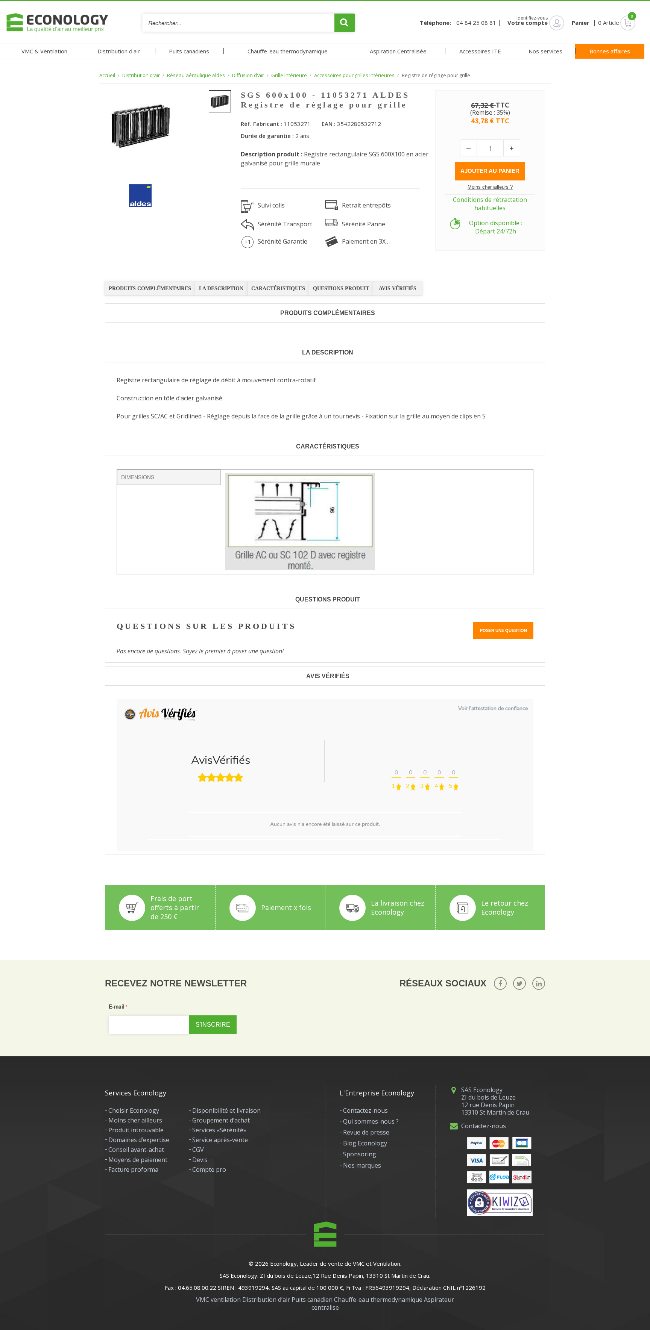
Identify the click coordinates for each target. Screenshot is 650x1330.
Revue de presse (366, 1132)
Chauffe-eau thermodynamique (288, 51)
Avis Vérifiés (397, 288)
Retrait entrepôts (366, 205)
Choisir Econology (133, 1110)
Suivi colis (271, 205)
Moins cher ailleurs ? (490, 187)
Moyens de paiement (137, 1160)
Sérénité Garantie (282, 241)
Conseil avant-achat (136, 1149)
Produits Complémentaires (150, 288)
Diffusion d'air (248, 75)
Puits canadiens (189, 51)
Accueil (107, 75)
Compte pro (209, 1169)
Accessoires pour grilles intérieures (354, 75)
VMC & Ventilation (44, 51)
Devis (200, 1160)
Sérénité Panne (363, 224)
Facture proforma (133, 1169)
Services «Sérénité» (219, 1130)
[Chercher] (344, 23)
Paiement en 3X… (366, 241)
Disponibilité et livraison (226, 1110)
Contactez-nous (365, 1110)
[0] (617, 22)
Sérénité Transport (285, 224)
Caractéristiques (278, 288)
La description (221, 288)
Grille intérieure (289, 75)
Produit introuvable (136, 1130)
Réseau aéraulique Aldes (196, 75)
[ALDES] (134, 190)
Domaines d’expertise (138, 1140)
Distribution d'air (118, 51)
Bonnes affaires (609, 51)
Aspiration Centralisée (398, 51)
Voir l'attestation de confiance (493, 708)
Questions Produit (341, 288)
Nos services (545, 51)
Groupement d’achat (221, 1120)
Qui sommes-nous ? (371, 1121)
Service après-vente (220, 1140)
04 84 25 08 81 (476, 22)
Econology (283, 1263)
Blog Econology (365, 1143)
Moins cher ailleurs (135, 1120)
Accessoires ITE (480, 51)
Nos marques (362, 1165)
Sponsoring (359, 1154)
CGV (198, 1149)
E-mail (117, 1006)
